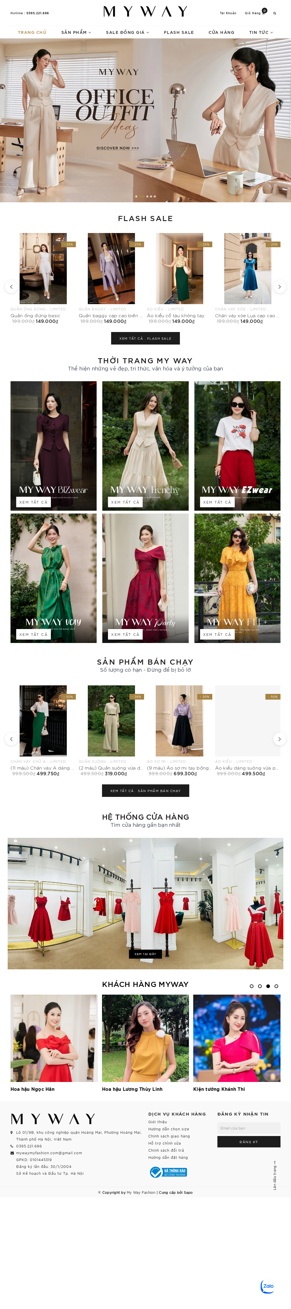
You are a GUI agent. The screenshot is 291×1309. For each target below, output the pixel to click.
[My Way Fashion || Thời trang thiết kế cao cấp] (145, 11)
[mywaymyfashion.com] (145, 120)
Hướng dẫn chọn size (168, 1129)
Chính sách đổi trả (166, 1150)
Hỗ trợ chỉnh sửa (164, 1143)
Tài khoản (228, 13)
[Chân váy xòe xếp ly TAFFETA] (247, 278)
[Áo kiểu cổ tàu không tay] (43, 278)
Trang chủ (32, 32)
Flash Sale (179, 32)
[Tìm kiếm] (274, 13)
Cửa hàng (221, 32)
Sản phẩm (75, 32)
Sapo (188, 1192)
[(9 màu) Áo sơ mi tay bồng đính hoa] (43, 730)
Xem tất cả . (145, 338)
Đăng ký (249, 1142)
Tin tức (259, 32)
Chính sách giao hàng (169, 1136)
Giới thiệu (157, 1122)
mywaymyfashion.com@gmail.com (49, 1153)
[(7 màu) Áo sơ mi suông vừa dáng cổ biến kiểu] (179, 730)
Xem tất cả (33, 502)
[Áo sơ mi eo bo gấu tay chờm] (179, 278)
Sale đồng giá (126, 32)
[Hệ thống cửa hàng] (145, 903)
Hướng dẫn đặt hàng (168, 1157)
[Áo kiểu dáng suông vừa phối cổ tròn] (111, 730)
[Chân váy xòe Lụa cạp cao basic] (111, 278)
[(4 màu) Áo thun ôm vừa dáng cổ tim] (247, 730)
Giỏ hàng (255, 13)
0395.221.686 (37, 13)
